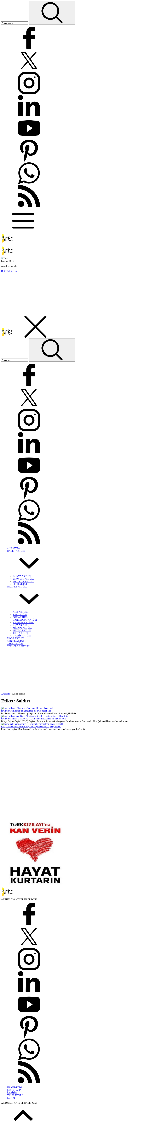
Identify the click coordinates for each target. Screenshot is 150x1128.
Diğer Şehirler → (9, 271)
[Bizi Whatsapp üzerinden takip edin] (29, 183)
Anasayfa (5, 693)
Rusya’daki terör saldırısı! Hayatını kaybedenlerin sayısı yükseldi (31, 726)
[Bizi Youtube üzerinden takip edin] (29, 138)
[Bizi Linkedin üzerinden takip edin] (29, 116)
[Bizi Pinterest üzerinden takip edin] (29, 161)
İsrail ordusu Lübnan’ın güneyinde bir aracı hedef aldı (26, 710)
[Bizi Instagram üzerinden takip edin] (29, 93)
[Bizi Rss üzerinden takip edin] (29, 206)
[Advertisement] (75, 295)
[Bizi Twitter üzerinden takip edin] (29, 70)
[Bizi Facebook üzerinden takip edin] (29, 48)
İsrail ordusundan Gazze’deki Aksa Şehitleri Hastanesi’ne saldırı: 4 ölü (33, 718)
